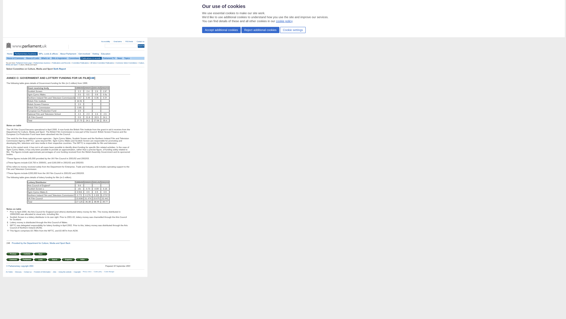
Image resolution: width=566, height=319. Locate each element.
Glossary (18, 272)
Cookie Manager (109, 271)
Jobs (54, 272)
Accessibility (105, 41)
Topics (127, 58)
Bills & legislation (59, 58)
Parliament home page (24, 63)
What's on (45, 58)
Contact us (140, 41)
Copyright (77, 272)
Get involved (84, 54)
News (119, 58)
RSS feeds (129, 41)
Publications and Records (61, 63)
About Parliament (68, 54)
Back (68, 243)
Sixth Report (59, 69)
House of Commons (15, 58)
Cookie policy (98, 271)
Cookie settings (293, 30)
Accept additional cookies (221, 30)
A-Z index (9, 272)
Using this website (65, 272)
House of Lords (32, 58)
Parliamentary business (26, 54)
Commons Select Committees (126, 63)
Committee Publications (80, 63)
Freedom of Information (42, 272)
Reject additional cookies (260, 30)
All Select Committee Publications (102, 63)
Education (105, 54)
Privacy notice (87, 271)
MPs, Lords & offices (48, 54)
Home (10, 54)
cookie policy (284, 21)
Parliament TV (109, 58)
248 (92, 78)
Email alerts (118, 41)
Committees (74, 58)
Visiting (95, 54)
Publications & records (91, 58)
